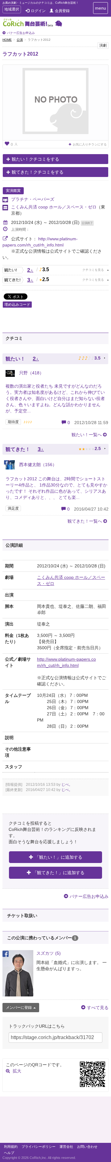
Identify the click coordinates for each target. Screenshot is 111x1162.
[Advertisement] (55, 1121)
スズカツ (48, 953)
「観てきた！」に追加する (58, 872)
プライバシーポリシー (39, 1146)
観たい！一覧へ (87, 434)
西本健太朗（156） (37, 464)
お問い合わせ (87, 1146)
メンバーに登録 (19, 1007)
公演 (20, 39)
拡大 (17, 1070)
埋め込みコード (17, 304)
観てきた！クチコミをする (38, 172)
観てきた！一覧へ (85, 521)
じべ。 (66, 784)
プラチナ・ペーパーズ (32, 199)
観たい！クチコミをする (35, 159)
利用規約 (11, 1146)
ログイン (38, 11)
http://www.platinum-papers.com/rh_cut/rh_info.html (66, 662)
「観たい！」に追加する (58, 857)
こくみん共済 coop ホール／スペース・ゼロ (54, 206)
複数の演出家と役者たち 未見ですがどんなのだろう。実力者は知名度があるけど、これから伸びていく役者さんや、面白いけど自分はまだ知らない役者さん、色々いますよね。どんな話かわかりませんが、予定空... (55, 398)
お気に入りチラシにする (90, 144)
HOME (7, 39)
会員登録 (62, 11)
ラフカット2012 (20, 54)
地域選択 (11, 10)
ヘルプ (9, 1153)
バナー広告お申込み (21, 33)
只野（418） (31, 372)
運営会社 (66, 1146)
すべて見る (98, 1007)
